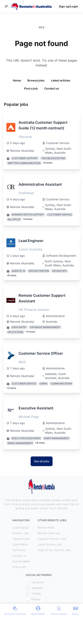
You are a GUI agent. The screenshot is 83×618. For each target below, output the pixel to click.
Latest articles (60, 80)
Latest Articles (21, 538)
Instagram (37, 587)
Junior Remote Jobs (50, 544)
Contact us (51, 88)
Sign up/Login (68, 6)
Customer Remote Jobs (52, 538)
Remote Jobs (20, 533)
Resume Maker (21, 561)
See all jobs (41, 461)
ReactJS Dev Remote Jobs (54, 550)
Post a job (31, 88)
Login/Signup (20, 527)
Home (17, 80)
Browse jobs (36, 80)
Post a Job (19, 567)
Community (19, 550)
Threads (36, 593)
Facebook (37, 582)
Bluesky (35, 599)
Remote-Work (46, 527)
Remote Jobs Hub (49, 533)
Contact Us (19, 555)
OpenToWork (20, 544)
